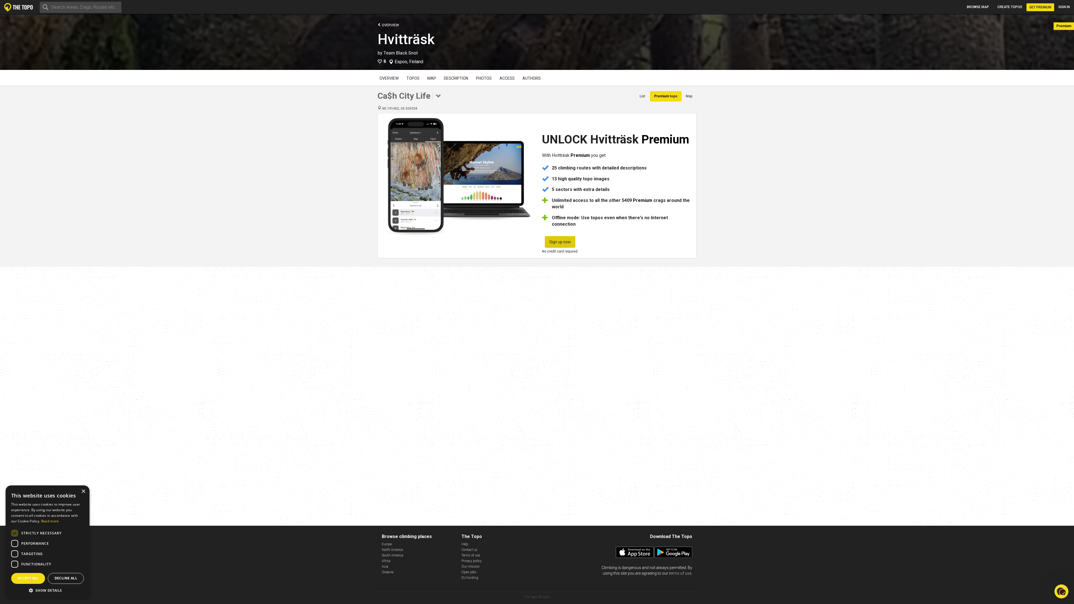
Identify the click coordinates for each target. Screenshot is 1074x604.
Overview (390, 25)
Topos (413, 78)
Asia (385, 566)
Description (456, 78)
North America (392, 550)
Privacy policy (471, 561)
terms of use (680, 573)
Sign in (1064, 7)
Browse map (978, 7)
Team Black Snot (400, 53)
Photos (484, 78)
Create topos (1009, 7)
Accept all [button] (28, 578)
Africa (386, 561)
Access (507, 78)
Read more (50, 521)
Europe (387, 544)
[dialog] (48, 541)
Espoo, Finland (409, 62)
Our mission (470, 566)
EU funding (469, 578)
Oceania (388, 572)
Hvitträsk (406, 39)
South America (392, 555)
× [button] (83, 491)
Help (464, 544)
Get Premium (1040, 7)
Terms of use (470, 555)
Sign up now (560, 242)
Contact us (469, 550)
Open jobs (468, 572)
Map (431, 78)
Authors (531, 78)
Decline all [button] (66, 578)
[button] (47, 590)
